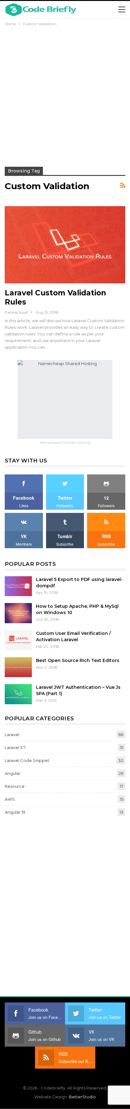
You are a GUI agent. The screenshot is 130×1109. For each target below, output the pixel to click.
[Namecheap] (65, 399)
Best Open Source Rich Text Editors (77, 660)
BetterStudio (82, 1096)
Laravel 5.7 (15, 747)
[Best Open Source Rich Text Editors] (18, 667)
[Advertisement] (65, 95)
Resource (15, 786)
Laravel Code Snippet (27, 760)
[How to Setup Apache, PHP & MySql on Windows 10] (18, 613)
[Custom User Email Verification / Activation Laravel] (18, 640)
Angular (13, 773)
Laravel (12, 734)
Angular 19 (15, 812)
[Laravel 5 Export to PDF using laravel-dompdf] (18, 586)
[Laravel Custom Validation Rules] (65, 244)
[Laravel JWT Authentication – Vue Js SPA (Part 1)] (18, 694)
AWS (10, 799)
